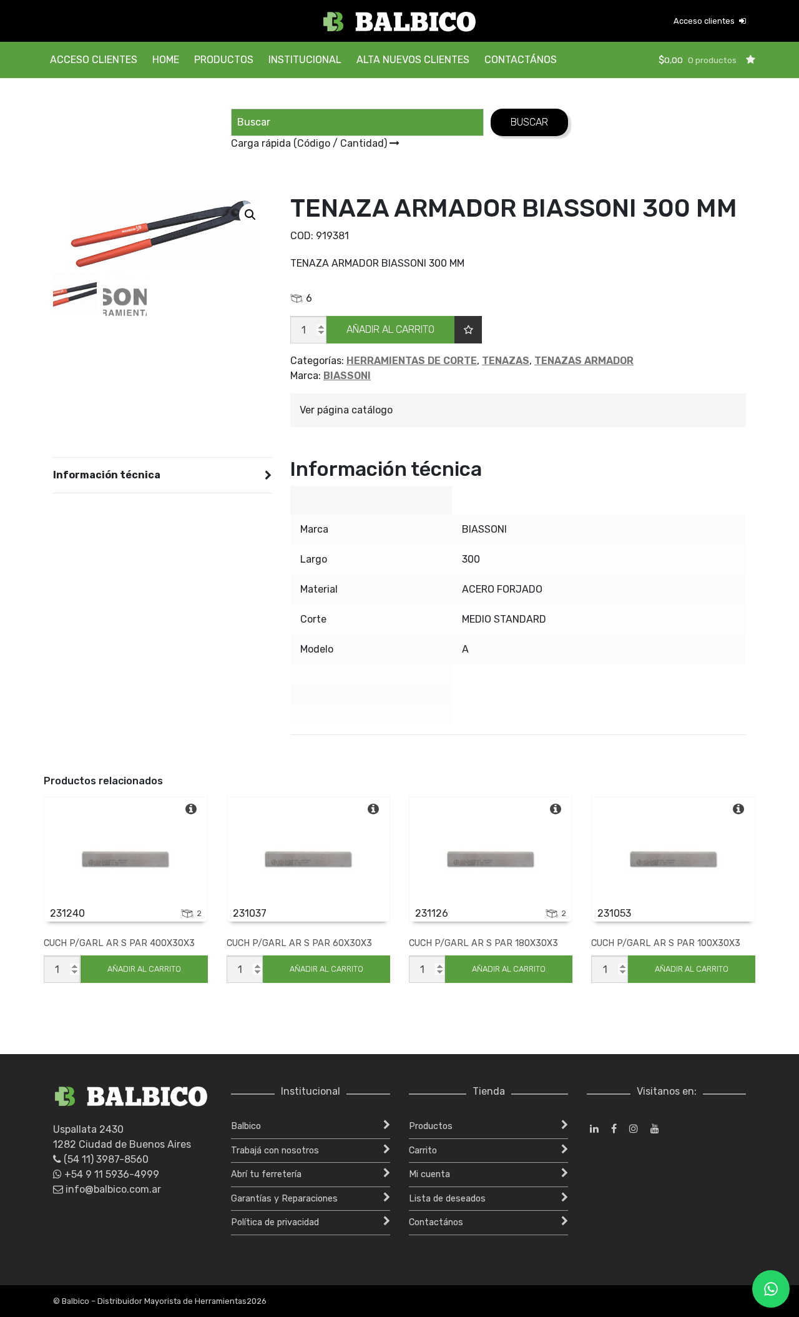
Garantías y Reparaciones (284, 1198)
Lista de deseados (447, 1198)
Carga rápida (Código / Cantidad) (310, 143)
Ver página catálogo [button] (346, 410)
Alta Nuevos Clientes (412, 60)
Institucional (304, 60)
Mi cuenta (429, 1174)
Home (165, 60)
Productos (223, 60)
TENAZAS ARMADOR (584, 361)
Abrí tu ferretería (266, 1174)
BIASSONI (347, 376)
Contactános (520, 60)
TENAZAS (505, 361)
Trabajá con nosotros (275, 1150)
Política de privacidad (275, 1222)
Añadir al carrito (390, 329)
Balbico (246, 1126)
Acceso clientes (705, 21)
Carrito (423, 1150)
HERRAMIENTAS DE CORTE (411, 361)
